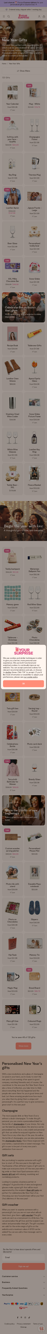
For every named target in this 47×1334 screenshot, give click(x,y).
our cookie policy (31, 677)
